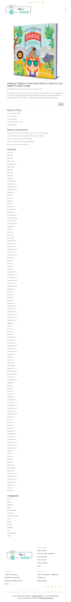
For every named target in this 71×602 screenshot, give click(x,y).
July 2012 (9, 488)
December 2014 (12, 405)
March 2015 (10, 397)
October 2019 (11, 252)
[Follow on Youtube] (42, 2)
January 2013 (11, 471)
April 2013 (10, 462)
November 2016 (12, 346)
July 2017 (9, 326)
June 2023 (10, 152)
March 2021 (10, 206)
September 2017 (12, 320)
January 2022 (11, 184)
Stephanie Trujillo (14, 89)
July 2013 (9, 454)
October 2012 (11, 479)
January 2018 (11, 309)
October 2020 (11, 221)
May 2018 (10, 297)
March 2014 (10, 431)
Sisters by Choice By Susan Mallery (33, 136)
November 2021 (12, 187)
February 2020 (11, 241)
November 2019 (12, 249)
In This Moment (12, 116)
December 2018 (12, 277)
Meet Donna (41, 550)
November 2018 (12, 280)
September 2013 (12, 448)
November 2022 (12, 164)
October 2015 (11, 377)
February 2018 (11, 306)
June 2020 (10, 232)
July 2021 (9, 195)
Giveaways (41, 577)
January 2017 (11, 340)
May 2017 (10, 331)
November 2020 (12, 218)
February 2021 (11, 209)
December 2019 (12, 246)
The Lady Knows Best (13, 113)
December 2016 (12, 343)
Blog (36, 89)
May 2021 (10, 201)
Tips (8, 530)
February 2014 (11, 434)
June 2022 (10, 172)
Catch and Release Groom (15, 122)
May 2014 (10, 425)
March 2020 (10, 238)
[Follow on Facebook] (28, 2)
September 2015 (12, 380)
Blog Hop (10, 504)
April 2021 (10, 204)
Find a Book (41, 560)
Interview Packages (12, 577)
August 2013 (11, 451)
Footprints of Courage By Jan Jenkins (23, 141)
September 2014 (12, 414)
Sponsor (9, 524)
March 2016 (10, 363)
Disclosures (42, 581)
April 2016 (10, 360)
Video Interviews (11, 574)
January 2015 (11, 402)
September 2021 (12, 189)
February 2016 (11, 365)
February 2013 (11, 468)
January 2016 (11, 368)
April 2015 (10, 394)
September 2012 (12, 482)
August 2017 (11, 323)
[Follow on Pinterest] (39, 2)
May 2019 (10, 266)
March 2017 (10, 334)
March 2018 (10, 303)
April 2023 (10, 158)
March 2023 (10, 161)
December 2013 (12, 439)
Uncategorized (11, 533)
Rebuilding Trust (12, 125)
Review (9, 521)
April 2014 (10, 428)
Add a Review (42, 563)
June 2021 (10, 198)
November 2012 (12, 476)
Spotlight (9, 527)
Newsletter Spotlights (14, 581)
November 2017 (12, 314)
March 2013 (10, 465)
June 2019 (10, 263)
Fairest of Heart (12, 119)
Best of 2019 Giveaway (25, 139)
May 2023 (10, 155)
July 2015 (9, 385)
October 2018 (11, 283)
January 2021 (11, 212)
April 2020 (10, 235)
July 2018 (9, 292)
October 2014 (11, 411)
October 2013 (11, 445)
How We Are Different (45, 553)
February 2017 (11, 337)
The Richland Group (46, 598)
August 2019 (11, 258)
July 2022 (9, 170)
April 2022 (10, 178)
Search (61, 104)
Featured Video (11, 510)
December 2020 (12, 215)
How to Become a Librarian (47, 574)
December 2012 (12, 473)
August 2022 (11, 167)
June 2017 (10, 329)
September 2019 (12, 255)
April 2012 (10, 490)
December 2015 (12, 371)
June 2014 (10, 422)
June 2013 (10, 456)
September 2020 (12, 223)
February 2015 (11, 400)
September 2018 (12, 286)
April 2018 (10, 300)
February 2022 (11, 181)
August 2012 (11, 485)
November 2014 (12, 408)
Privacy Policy (37, 596)
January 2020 (11, 243)
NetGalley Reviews (12, 516)
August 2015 (11, 383)
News (9, 519)
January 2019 (11, 275)
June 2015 (10, 388)
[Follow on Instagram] (31, 2)
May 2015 (10, 391)
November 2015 (12, 374)
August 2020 (11, 226)
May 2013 (10, 459)
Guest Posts (10, 513)
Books (40, 89)
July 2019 (9, 260)
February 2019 (11, 272)
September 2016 (12, 351)
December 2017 (12, 312)
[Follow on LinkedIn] (35, 2)
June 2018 (10, 294)
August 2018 (11, 289)
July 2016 (9, 357)
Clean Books (42, 557)
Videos (9, 536)
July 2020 (9, 229)
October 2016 (11, 348)
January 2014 (11, 436)
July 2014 (9, 419)
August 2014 (11, 417)
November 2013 (12, 442)
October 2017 (11, 317)
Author (32, 89)
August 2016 (11, 354)
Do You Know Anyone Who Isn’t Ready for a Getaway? (32, 133)
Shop (6, 584)
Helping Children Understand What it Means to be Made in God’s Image (34, 84)
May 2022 (10, 175)
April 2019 (10, 269)
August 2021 (11, 192)
